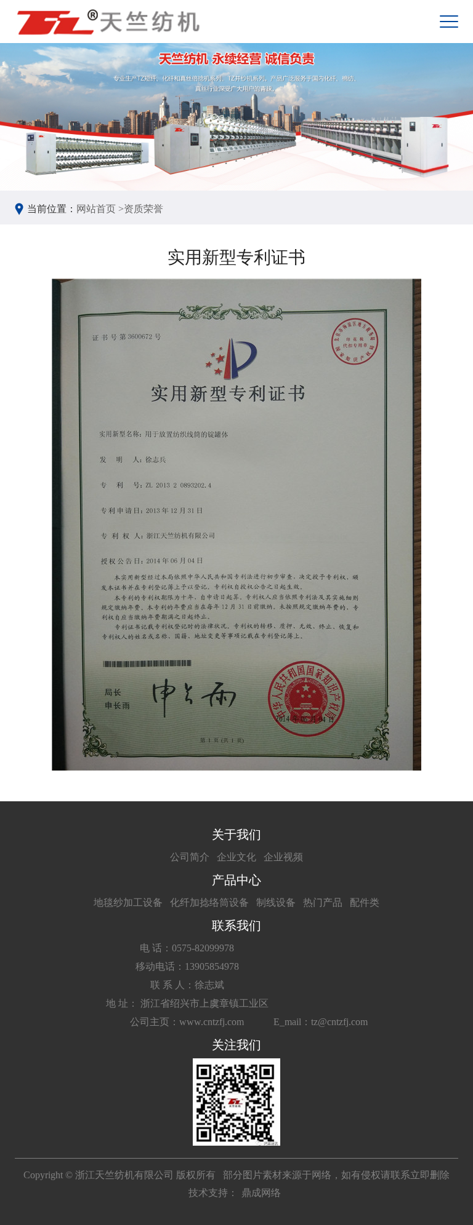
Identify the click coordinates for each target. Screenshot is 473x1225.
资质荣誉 (143, 209)
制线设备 (276, 902)
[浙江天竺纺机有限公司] (107, 21)
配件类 (364, 902)
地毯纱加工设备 (128, 902)
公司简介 (189, 857)
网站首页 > (100, 209)
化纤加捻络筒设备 (209, 902)
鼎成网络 (261, 1192)
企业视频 (283, 857)
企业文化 (236, 857)
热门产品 (322, 902)
